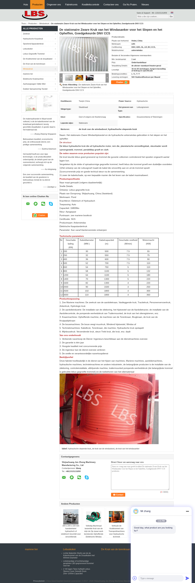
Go (171, 16)
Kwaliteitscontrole (90, 4)
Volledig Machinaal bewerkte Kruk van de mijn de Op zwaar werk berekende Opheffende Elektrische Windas (93, 531)
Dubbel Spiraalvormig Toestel (35, 89)
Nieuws (145, 4)
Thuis (23, 24)
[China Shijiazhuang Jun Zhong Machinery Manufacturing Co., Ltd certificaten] (31, 103)
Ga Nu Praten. (130, 4)
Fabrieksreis (71, 4)
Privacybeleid (38, 581)
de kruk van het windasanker (127, 449)
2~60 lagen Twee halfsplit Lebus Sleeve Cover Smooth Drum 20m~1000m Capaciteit (76, 571)
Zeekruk (26, 34)
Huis (25, 4)
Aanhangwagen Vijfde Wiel (34, 84)
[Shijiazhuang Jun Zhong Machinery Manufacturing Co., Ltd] (38, 15)
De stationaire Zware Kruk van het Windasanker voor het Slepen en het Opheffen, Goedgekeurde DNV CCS (84, 87)
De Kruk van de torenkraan (34, 64)
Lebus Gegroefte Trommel (34, 54)
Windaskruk (44, 24)
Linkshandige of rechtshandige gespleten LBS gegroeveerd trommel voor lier (78, 563)
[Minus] (187, 511)
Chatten (120, 82)
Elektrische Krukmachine (33, 79)
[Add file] (135, 578)
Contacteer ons (111, 4)
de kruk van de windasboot (103, 449)
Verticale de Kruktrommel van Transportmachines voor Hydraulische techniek (117, 531)
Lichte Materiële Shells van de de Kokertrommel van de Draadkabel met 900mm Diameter (79, 555)
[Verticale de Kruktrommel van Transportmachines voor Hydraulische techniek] (116, 516)
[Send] (187, 578)
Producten (37, 4)
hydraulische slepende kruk (79, 449)
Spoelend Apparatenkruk (33, 44)
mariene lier (28, 74)
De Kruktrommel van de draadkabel (37, 59)
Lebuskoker (28, 49)
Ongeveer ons (54, 4)
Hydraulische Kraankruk (33, 39)
